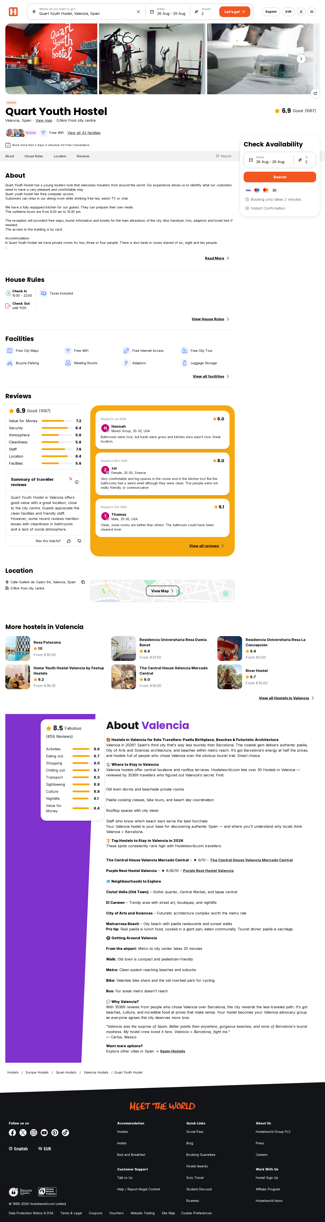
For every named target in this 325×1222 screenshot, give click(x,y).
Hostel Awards (197, 1166)
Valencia (12, 120)
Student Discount (199, 1189)
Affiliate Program (268, 1189)
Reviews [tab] (83, 156)
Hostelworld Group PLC (273, 1131)
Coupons (95, 1213)
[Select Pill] (301, 11)
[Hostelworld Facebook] (12, 1132)
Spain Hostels (172, 1051)
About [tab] (9, 156)
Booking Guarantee (200, 1155)
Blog (189, 1143)
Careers (262, 1155)
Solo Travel (195, 1178)
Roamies (192, 1201)
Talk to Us (124, 1178)
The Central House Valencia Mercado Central (251, 860)
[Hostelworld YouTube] (44, 1132)
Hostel (11, 102)
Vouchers (116, 1213)
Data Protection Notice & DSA (31, 1213)
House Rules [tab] (34, 156)
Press (260, 1143)
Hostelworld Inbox (269, 1201)
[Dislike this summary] (79, 541)
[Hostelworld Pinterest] (54, 1132)
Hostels (122, 1131)
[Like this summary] (68, 541)
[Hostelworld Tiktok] (65, 1132)
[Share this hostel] (315, 93)
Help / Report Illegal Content (138, 1189)
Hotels (122, 1143)
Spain (26, 120)
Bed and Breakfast (131, 1155)
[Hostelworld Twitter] (23, 1132)
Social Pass (194, 1131)
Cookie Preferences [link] (196, 1213)
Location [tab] (60, 156)
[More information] (76, 482)
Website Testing (143, 1213)
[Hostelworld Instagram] (33, 1132)
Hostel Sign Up (267, 1178)
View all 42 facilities (84, 133)
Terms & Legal (71, 1213)
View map (44, 120)
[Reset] (138, 11)
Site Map (168, 1213)
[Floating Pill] (301, 58)
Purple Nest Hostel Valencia (208, 870)
